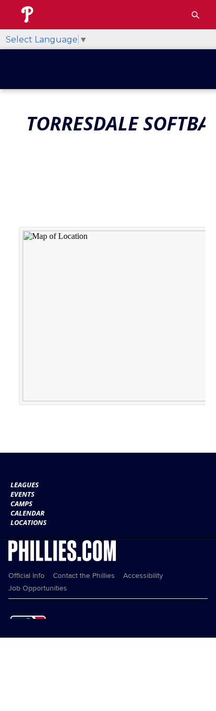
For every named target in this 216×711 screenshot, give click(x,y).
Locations (28, 522)
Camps (21, 503)
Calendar (27, 513)
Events (22, 494)
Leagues (24, 484)
